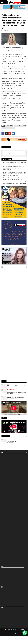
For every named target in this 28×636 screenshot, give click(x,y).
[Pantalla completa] (24, 415)
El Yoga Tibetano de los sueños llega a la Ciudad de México (16, 386)
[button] (24, 632)
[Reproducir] (3, 415)
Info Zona (17, 629)
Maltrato (24, 125)
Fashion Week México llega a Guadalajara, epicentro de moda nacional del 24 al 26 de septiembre (16, 392)
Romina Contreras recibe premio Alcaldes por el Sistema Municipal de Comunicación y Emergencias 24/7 (14, 168)
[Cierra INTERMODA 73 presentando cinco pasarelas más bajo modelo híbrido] (4, 397)
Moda (8, 384)
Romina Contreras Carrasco (8, 128)
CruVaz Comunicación (13, 631)
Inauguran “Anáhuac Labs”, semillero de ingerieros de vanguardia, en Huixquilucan (13, 178)
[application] (14, 408)
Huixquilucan (4, 13)
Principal (12, 389)
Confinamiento (9, 125)
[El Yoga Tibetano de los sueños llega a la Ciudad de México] (4, 385)
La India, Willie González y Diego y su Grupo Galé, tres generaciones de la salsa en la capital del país (14, 182)
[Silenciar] (21, 415)
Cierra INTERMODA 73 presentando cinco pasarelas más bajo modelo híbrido (16, 398)
